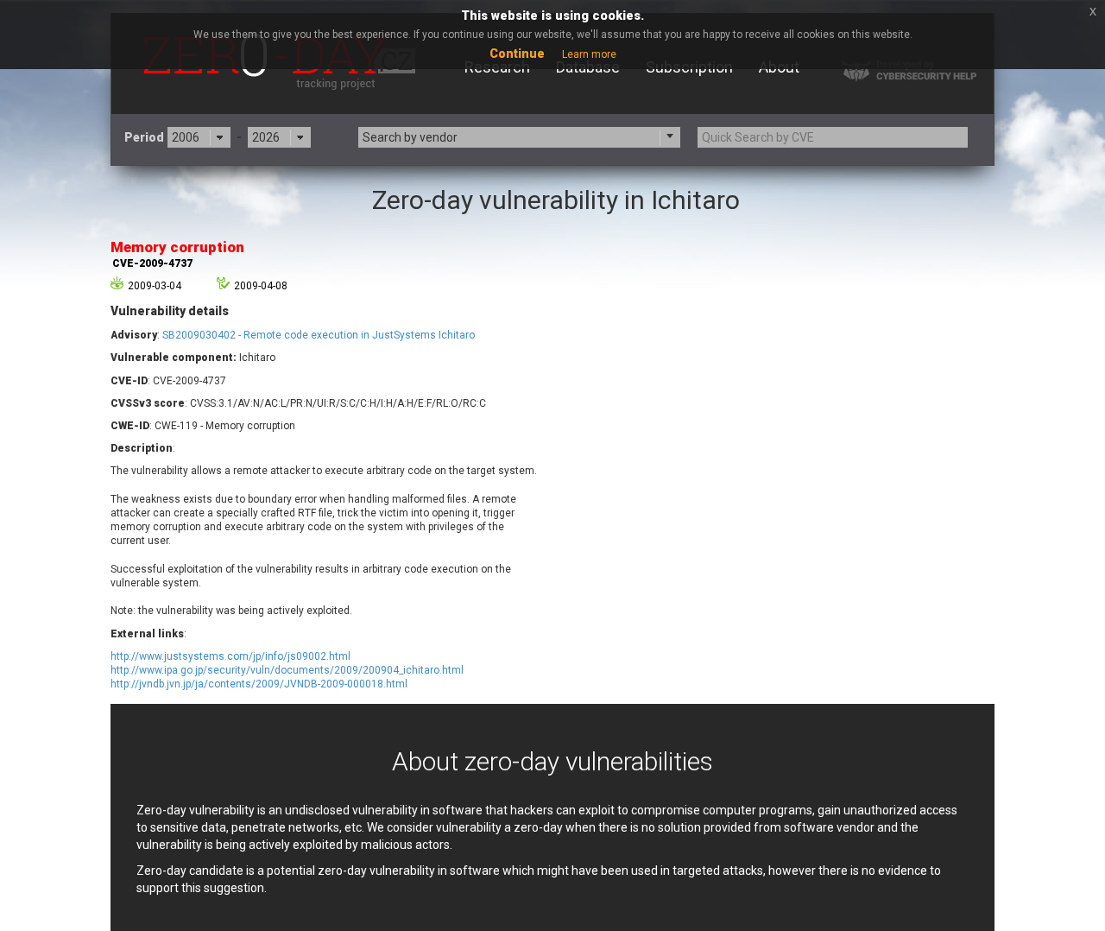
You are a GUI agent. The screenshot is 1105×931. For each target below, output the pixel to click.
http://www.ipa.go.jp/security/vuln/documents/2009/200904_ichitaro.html (287, 670)
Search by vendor (410, 137)
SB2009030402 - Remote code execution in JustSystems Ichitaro (318, 335)
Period (144, 137)
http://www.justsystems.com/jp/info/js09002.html (230, 656)
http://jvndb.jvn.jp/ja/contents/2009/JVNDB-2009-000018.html (258, 684)
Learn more (589, 54)
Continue (517, 53)
